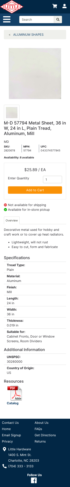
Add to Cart (35, 190)
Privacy (7, 441)
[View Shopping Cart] (54, 7)
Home (6, 429)
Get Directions (45, 435)
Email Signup (11, 435)
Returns (40, 441)
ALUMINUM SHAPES (28, 34)
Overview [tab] (12, 220)
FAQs (38, 429)
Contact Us (10, 423)
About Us (41, 423)
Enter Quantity (18, 178)
